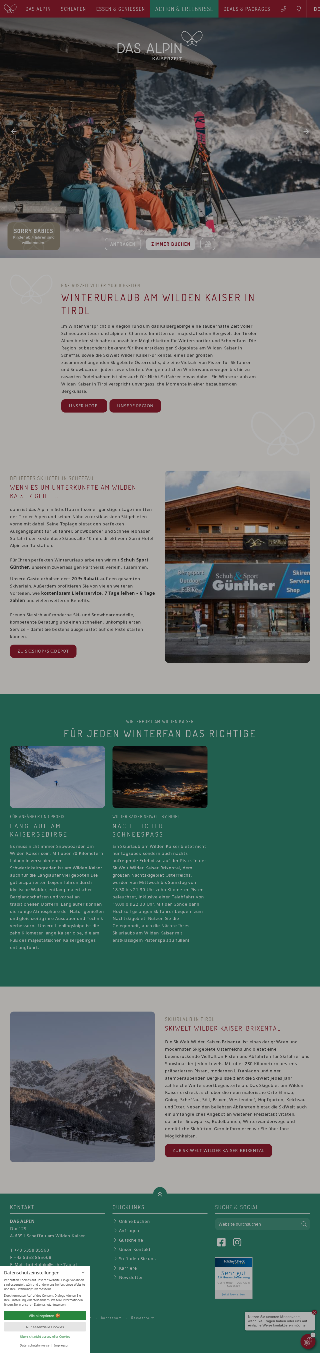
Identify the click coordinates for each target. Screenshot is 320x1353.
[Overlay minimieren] (83, 1272)
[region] (45, 1292)
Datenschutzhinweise (35, 1345)
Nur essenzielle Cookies (45, 1327)
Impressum (62, 1345)
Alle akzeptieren (41, 1316)
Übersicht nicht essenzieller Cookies (45, 1336)
